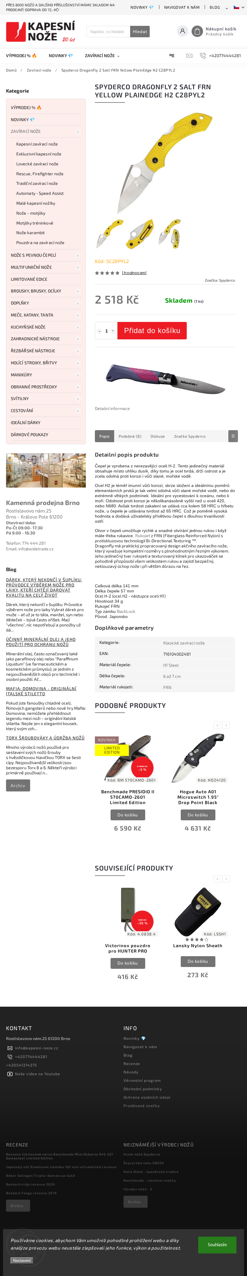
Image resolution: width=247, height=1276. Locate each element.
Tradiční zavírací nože (37, 183)
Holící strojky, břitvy (34, 362)
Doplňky (20, 302)
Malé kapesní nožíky (35, 203)
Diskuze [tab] (158, 436)
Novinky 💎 (142, 7)
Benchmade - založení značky (150, 1180)
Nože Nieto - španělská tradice (151, 1171)
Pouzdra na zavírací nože (40, 242)
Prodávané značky (142, 1105)
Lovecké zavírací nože (37, 163)
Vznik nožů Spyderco (142, 1154)
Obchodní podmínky (143, 1088)
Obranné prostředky (34, 386)
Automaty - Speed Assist (40, 193)
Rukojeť (142, 535)
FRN (167, 687)
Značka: (220, 280)
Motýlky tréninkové (34, 222)
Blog (215, 7)
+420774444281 (31, 1056)
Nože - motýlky (30, 213)
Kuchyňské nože (28, 326)
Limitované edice (29, 279)
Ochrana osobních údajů (147, 1097)
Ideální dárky (25, 422)
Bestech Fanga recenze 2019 (31, 1193)
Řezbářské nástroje (33, 350)
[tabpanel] (128, 786)
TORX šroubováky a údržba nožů (45, 737)
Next (227, 725)
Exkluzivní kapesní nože (38, 153)
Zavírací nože (26, 131)
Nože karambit (30, 232)
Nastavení (22, 1260)
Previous (218, 725)
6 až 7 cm (172, 676)
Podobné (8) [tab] (130, 436)
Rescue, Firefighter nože (40, 173)
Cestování (22, 410)
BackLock (126, 611)
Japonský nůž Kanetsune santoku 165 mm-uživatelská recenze (61, 1167)
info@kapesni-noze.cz (36, 1047)
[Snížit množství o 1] (99, 331)
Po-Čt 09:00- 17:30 (24, 527)
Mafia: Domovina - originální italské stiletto (41, 691)
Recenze (132, 1063)
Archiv (18, 785)
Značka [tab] (190, 436)
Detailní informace (112, 408)
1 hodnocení (134, 273)
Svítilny (20, 398)
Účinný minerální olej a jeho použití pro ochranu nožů (41, 642)
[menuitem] (24, 55)
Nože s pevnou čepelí (33, 255)
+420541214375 (21, 1065)
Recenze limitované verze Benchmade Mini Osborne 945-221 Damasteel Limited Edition (59, 1156)
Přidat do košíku (152, 330)
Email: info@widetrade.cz (30, 548)
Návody (131, 1071)
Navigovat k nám (182, 7)
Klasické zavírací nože (184, 642)
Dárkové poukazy (29, 434)
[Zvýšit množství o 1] (113, 331)
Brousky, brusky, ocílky (36, 290)
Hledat (140, 31)
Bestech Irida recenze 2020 (30, 1184)
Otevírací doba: (21, 522)
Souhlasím (217, 1245)
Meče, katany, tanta (32, 314)
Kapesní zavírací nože (37, 143)
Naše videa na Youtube (37, 1073)
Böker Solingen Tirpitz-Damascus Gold (40, 1175)
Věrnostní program (142, 1080)
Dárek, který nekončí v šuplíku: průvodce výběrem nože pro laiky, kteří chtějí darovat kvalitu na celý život (44, 587)
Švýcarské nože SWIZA (144, 1163)
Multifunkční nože (31, 267)
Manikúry (21, 374)
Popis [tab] (104, 436)
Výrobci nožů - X (138, 1189)
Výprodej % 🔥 (26, 107)
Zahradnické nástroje (35, 338)
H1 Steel (171, 665)
